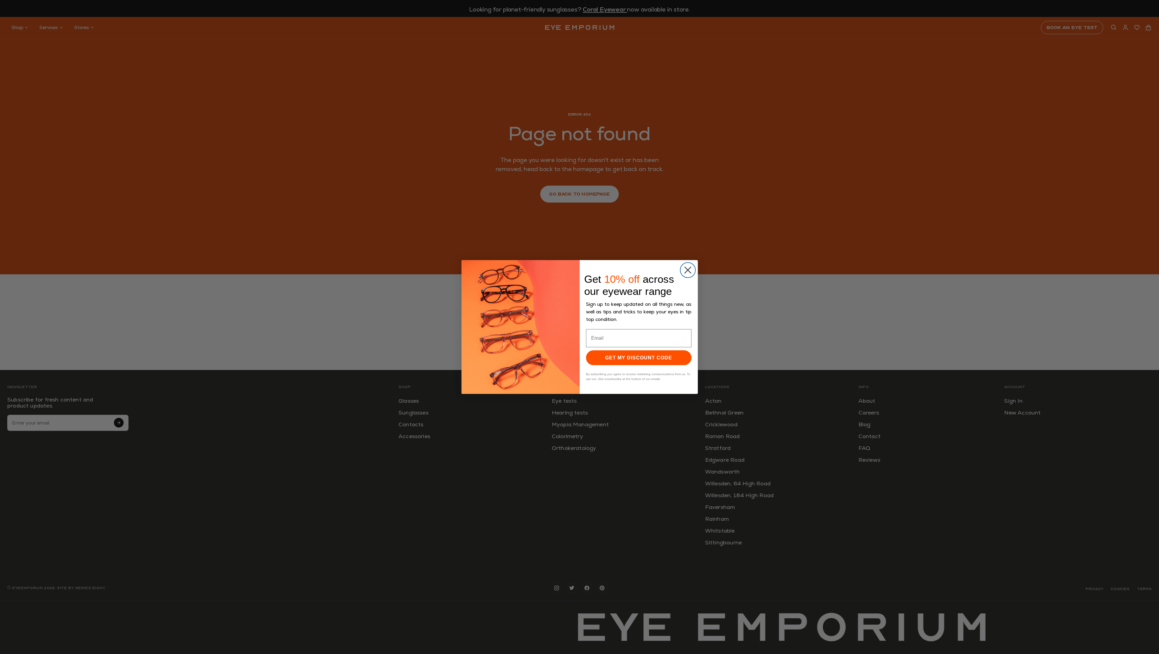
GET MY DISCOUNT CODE (638, 357)
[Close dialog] (687, 270)
